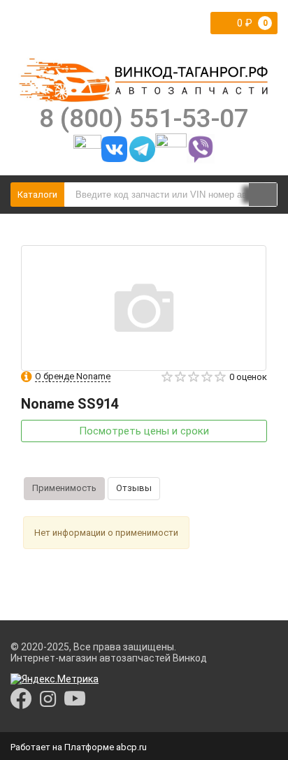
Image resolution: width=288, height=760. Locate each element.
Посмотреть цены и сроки (144, 431)
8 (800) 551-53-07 (144, 118)
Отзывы (134, 488)
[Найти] (263, 195)
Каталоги (37, 194)
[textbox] (171, 194)
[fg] (144, 80)
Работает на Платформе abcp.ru (78, 747)
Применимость (64, 488)
